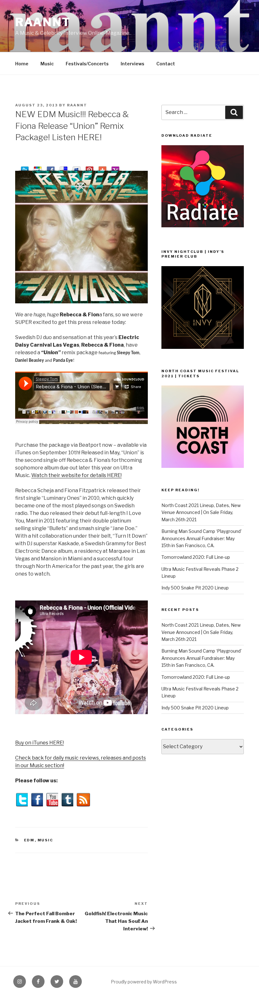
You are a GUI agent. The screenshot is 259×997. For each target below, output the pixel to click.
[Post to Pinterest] (89, 167)
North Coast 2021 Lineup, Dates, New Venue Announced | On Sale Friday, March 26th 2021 (201, 512)
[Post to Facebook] (50, 167)
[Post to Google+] (37, 167)
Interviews (132, 63)
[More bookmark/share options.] (102, 167)
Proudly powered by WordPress (144, 981)
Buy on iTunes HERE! (39, 743)
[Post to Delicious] (63, 167)
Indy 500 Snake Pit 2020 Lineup (195, 587)
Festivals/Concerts (87, 63)
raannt (43, 22)
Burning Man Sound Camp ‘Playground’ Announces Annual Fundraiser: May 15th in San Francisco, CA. (201, 538)
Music (47, 63)
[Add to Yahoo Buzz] (115, 167)
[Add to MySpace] (76, 167)
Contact (165, 63)
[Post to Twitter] (24, 167)
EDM (29, 840)
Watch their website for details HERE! (76, 475)
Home (21, 63)
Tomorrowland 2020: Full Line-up (195, 557)
